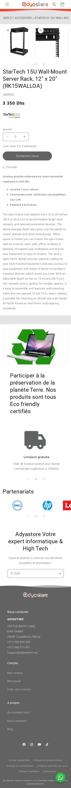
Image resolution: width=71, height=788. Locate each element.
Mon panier (14, 681)
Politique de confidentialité (20, 766)
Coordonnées (49, 771)
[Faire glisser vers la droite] (44, 64)
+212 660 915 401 (18, 647)
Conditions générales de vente (52, 766)
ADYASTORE (23, 760)
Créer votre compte (19, 689)
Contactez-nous (27, 156)
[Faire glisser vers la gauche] (27, 64)
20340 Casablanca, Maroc (24, 636)
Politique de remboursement (47, 760)
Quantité (7, 129)
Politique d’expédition (28, 771)
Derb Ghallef (15, 631)
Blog (10, 729)
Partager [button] (11, 167)
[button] (7, 4)
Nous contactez (17, 720)
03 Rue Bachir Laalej (22, 626)
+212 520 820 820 (18, 642)
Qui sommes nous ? (19, 712)
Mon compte (15, 672)
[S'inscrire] (60, 573)
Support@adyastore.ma (22, 652)
